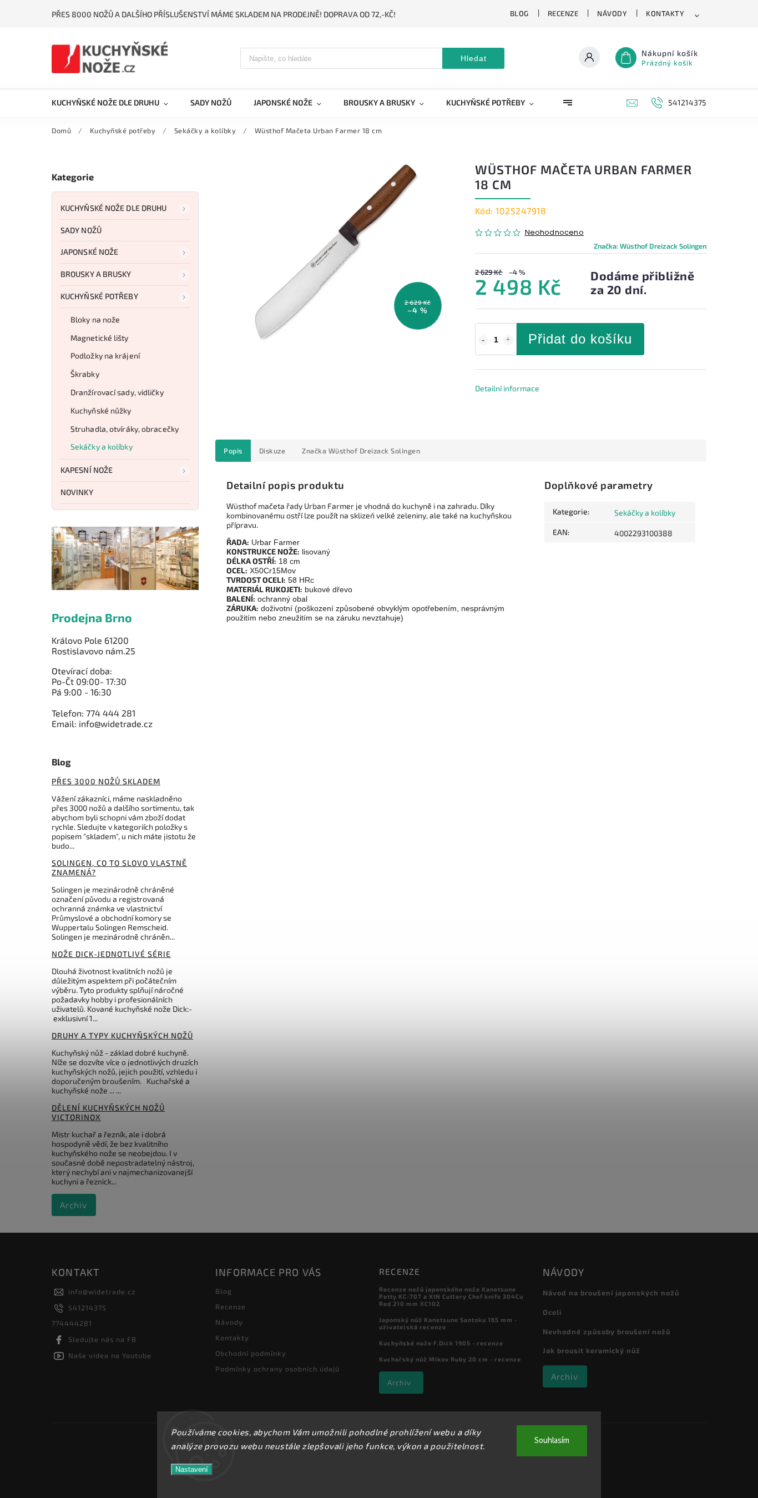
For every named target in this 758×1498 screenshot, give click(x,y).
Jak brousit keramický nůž (591, 1350)
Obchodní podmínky (250, 1353)
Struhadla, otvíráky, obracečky (124, 428)
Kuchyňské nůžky (101, 410)
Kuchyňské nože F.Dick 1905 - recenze (441, 1342)
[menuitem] (115, 103)
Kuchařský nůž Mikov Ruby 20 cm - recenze (450, 1359)
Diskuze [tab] (272, 450)
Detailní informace (507, 388)
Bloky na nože (95, 319)
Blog (519, 13)
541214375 (87, 1307)
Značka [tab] (361, 450)
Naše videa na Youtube (109, 1355)
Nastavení (191, 1469)
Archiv (73, 1205)
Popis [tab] (233, 450)
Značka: (650, 245)
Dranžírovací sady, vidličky (117, 392)
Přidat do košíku (580, 338)
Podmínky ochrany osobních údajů (277, 1368)
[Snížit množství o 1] (483, 340)
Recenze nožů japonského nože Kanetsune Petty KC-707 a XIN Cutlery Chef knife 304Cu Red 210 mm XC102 (451, 1296)
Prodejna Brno (92, 617)
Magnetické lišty (99, 337)
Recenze (563, 13)
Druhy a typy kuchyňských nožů (122, 1035)
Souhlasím (551, 1440)
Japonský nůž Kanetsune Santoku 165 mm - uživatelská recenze (448, 1323)
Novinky (76, 492)
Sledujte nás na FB (102, 1339)
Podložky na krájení (105, 355)
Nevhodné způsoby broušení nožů (606, 1331)
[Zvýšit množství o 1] (508, 340)
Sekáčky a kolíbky (101, 446)
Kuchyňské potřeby (99, 296)
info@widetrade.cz (101, 1291)
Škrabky (84, 374)
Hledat (474, 58)
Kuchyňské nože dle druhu (113, 208)
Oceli (552, 1312)
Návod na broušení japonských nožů (611, 1292)
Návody (612, 13)
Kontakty (665, 13)
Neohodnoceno (554, 232)
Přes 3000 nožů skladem (106, 781)
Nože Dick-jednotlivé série (111, 954)
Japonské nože (89, 251)
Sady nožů (81, 230)
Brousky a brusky (96, 274)
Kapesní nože (86, 470)
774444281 (72, 1323)
